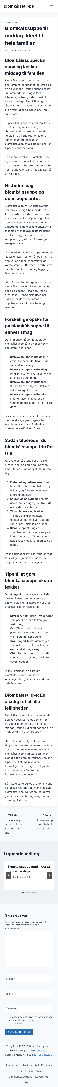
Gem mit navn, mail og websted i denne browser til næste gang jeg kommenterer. (30, 1020)
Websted (11, 1008)
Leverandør (42, 1076)
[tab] (23, 892)
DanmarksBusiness (20, 1076)
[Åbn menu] (51, 6)
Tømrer (29, 1082)
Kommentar (13, 928)
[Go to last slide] (8, 875)
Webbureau (38, 1050)
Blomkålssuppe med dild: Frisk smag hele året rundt (13, 824)
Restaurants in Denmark (37, 1065)
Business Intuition (43, 1054)
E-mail (11, 993)
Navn (10, 978)
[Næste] (49, 875)
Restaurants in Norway (29, 1071)
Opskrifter (11, 22)
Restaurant (12, 1065)
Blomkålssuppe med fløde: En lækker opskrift (45, 822)
